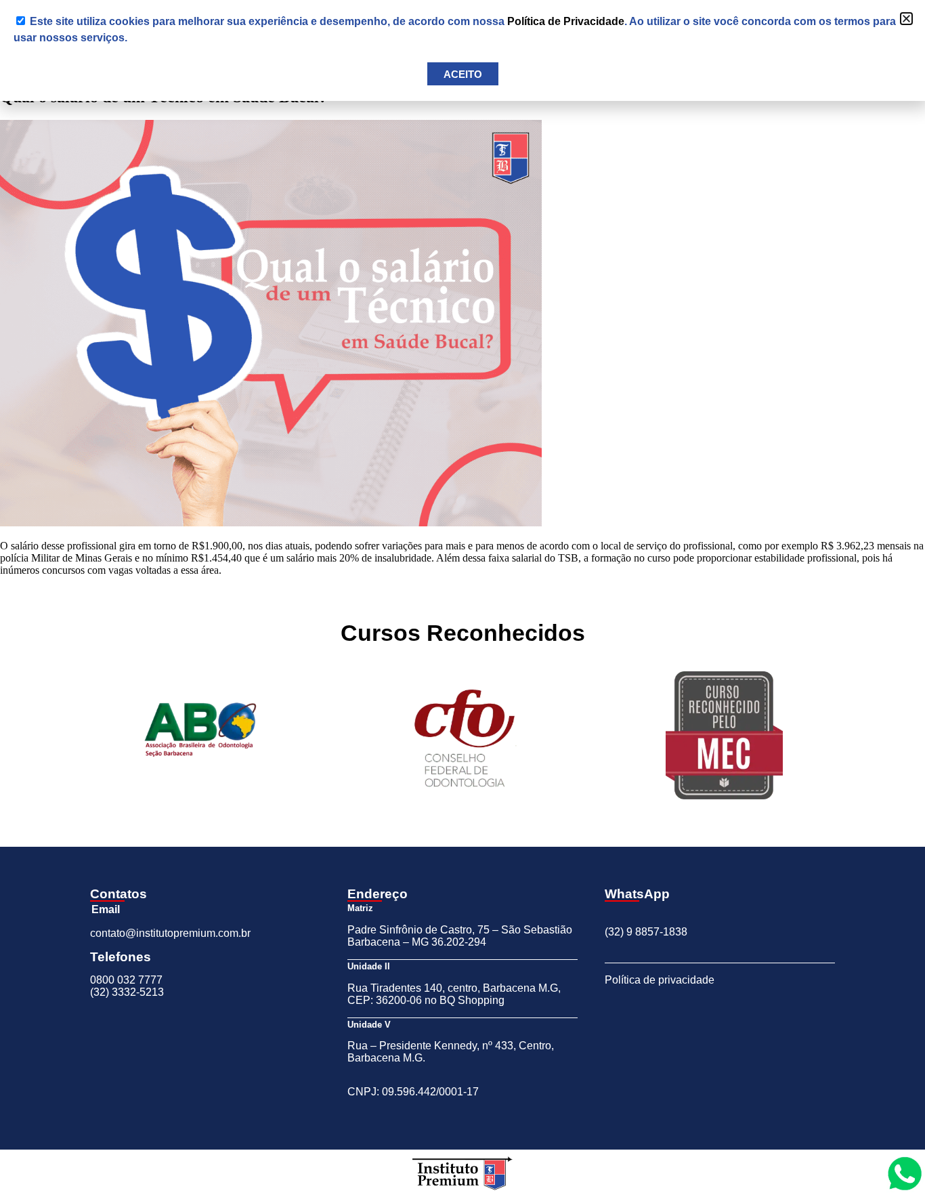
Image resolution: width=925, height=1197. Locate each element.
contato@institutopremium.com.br (170, 933)
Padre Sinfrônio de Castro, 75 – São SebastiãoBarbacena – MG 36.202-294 (459, 936)
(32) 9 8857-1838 (646, 932)
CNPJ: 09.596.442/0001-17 (413, 1091)
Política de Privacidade (565, 21)
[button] (906, 19)
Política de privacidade (659, 980)
